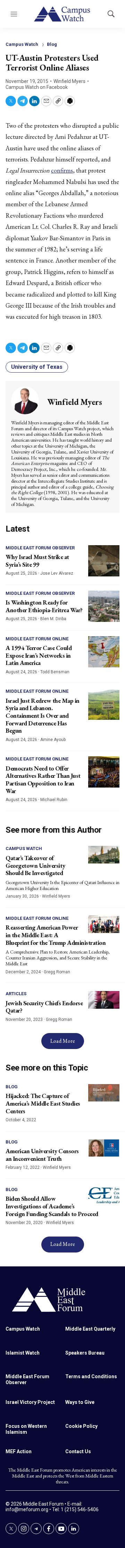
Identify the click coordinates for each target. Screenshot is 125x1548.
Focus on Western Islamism (26, 1429)
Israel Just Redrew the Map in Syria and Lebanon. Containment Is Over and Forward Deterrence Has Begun (43, 715)
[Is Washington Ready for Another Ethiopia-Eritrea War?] (103, 606)
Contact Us (78, 1451)
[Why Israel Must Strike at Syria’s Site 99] (103, 560)
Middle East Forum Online (37, 638)
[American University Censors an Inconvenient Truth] (103, 1148)
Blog (52, 44)
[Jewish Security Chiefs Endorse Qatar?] (103, 1000)
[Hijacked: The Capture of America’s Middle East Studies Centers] (103, 1093)
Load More (62, 1041)
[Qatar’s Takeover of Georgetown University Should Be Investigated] (103, 855)
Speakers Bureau (85, 1353)
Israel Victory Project (30, 1402)
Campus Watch (22, 44)
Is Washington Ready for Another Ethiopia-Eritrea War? (44, 606)
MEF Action (19, 1451)
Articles (16, 993)
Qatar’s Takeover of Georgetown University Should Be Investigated (35, 865)
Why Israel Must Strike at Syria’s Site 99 (37, 560)
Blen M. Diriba (53, 618)
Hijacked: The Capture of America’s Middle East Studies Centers (43, 1103)
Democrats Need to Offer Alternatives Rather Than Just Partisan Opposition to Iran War (43, 779)
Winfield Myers (69, 81)
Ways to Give (79, 1402)
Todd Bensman (54, 671)
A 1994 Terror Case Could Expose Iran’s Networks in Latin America (39, 655)
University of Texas (36, 367)
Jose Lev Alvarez (56, 573)
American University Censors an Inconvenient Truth (42, 1155)
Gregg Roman (57, 971)
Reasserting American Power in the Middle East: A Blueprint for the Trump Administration (56, 934)
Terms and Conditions (91, 1376)
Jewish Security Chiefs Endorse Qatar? (44, 1007)
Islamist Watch (23, 1353)
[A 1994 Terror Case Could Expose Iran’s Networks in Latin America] (103, 651)
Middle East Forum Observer (40, 547)
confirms (62, 170)
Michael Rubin (53, 799)
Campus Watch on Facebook (37, 87)
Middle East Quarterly (90, 1329)
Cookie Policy (81, 1426)
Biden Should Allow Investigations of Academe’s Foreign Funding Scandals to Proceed (52, 1206)
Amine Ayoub (53, 739)
